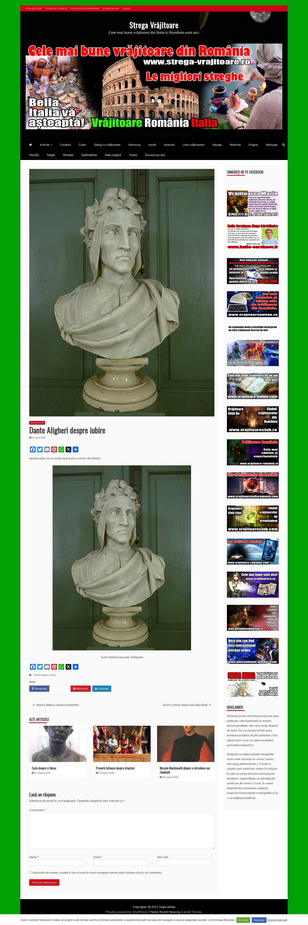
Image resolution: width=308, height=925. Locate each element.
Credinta (65, 144)
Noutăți (34, 155)
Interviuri (169, 144)
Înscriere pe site (110, 8)
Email (97, 857)
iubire (53, 675)
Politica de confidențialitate (84, 8)
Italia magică (113, 155)
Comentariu (37, 810)
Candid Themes (192, 912)
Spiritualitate (89, 155)
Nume (34, 857)
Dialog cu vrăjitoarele (107, 144)
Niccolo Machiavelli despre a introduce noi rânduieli (185, 770)
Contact (126, 8)
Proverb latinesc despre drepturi (115, 768)
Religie (51, 155)
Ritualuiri (68, 155)
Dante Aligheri (41, 675)
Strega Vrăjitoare (154, 24)
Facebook (40, 688)
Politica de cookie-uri (56, 8)
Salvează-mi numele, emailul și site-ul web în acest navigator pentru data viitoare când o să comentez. (97, 872)
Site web (162, 857)
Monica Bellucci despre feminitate (57, 705)
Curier (82, 144)
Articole (45, 144)
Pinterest (82, 688)
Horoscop (134, 144)
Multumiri (235, 144)
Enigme (253, 144)
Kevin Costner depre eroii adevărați (185, 705)
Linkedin (103, 688)
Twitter (61, 688)
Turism (133, 155)
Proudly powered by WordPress (126, 912)
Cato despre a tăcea (44, 768)
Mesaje (217, 144)
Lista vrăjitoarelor (194, 144)
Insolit (152, 144)
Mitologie (272, 144)
